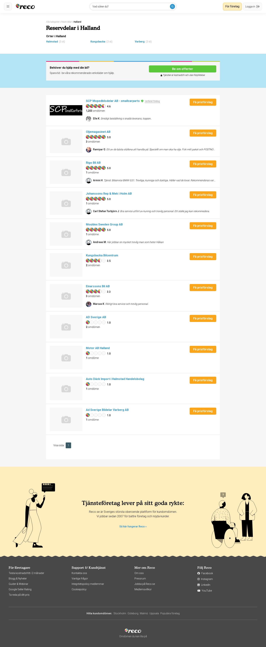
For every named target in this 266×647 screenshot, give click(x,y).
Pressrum (140, 578)
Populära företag (170, 613)
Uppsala (154, 613)
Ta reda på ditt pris (19, 594)
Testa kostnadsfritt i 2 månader (26, 573)
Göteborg (133, 613)
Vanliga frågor (80, 578)
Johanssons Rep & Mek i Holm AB (109, 193)
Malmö (144, 613)
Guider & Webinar (18, 583)
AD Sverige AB (96, 317)
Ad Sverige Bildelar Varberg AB (107, 410)
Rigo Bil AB (93, 162)
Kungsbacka (97, 41)
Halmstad (52, 41)
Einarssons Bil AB (98, 286)
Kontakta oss (79, 573)
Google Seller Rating (20, 589)
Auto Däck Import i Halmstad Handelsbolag (115, 379)
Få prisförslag (203, 102)
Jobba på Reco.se (144, 583)
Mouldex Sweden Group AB (104, 224)
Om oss (139, 573)
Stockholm (119, 613)
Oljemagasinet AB (98, 132)
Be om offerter (182, 69)
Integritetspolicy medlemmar (88, 583)
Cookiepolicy (79, 589)
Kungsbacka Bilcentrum (102, 255)
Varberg (140, 41)
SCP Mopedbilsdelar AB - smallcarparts (113, 101)
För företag (232, 6)
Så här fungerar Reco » (133, 526)
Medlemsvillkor (143, 589)
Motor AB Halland (98, 348)
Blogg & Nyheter (18, 578)
